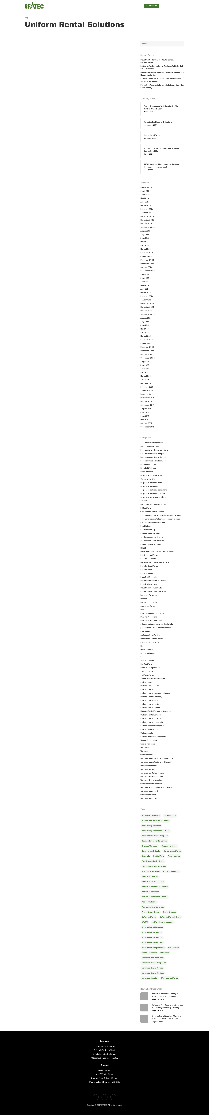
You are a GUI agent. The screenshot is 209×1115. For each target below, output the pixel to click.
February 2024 (146, 296)
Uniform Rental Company (90, 168)
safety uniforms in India (170, 917)
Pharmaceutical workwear (151, 621)
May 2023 (144, 329)
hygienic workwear (148, 573)
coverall (143, 501)
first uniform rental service (152, 512)
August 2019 (145, 409)
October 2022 (146, 354)
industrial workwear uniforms (153, 592)
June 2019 (144, 416)
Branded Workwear (148, 468)
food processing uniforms (151, 537)
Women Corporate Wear (150, 740)
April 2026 (144, 202)
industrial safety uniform (153, 882)
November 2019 (147, 398)
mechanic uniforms (148, 602)
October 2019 (146, 401)
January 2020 (146, 391)
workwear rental (147, 769)
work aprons (173, 948)
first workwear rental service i (153, 523)
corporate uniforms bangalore (153, 490)
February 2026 (146, 209)
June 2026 (144, 195)
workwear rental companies (152, 773)
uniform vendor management (152, 726)
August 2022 (146, 362)
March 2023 (145, 336)
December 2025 (147, 216)
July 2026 (144, 191)
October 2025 (146, 224)
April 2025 (144, 245)
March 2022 (145, 376)
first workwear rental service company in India (160, 519)
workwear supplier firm (150, 791)
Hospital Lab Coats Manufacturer (154, 562)
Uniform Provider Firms (150, 686)
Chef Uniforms (146, 472)
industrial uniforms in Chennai (153, 581)
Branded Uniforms (148, 465)
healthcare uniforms (149, 555)
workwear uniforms (148, 798)
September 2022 (147, 358)
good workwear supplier (150, 544)
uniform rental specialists (151, 722)
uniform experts (147, 682)
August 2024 (146, 274)
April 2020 (144, 380)
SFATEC (36, 209)
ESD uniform (145, 508)
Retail (143, 646)
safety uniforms (147, 653)
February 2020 (146, 387)
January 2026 (146, 213)
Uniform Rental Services (150, 715)
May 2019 (144, 420)
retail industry (146, 650)
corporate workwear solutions (153, 497)
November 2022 (147, 351)
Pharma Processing (148, 617)
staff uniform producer (150, 668)
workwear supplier (150, 978)
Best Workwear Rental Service (153, 457)
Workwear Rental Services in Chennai (95, 176)
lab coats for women (149, 595)
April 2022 (144, 372)
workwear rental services (151, 784)
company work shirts (151, 851)
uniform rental (146, 689)
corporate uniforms (149, 486)
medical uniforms (147, 606)
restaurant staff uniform (151, 635)
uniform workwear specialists (153, 737)
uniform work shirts (149, 729)
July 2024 (144, 278)
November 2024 (147, 264)
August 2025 (145, 231)
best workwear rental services (153, 461)
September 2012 (147, 427)
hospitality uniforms (149, 566)
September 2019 (147, 405)
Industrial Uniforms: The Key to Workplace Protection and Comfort (158, 61)
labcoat (143, 599)
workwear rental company (151, 777)
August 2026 (146, 187)
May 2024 (144, 285)
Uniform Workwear (148, 733)
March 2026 (145, 206)
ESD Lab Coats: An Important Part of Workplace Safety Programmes (160, 80)
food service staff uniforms (152, 541)
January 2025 (146, 256)
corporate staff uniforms (151, 475)
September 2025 (147, 227)
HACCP (143, 548)
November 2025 (147, 220)
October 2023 (146, 311)
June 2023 (144, 325)
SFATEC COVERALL (148, 660)
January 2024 (146, 300)
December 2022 (147, 347)
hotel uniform (146, 570)
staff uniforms (146, 671)
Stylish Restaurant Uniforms (152, 679)
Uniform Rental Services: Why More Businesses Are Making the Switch (161, 73)
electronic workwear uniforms (153, 504)
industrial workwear (149, 584)
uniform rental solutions (90, 172)
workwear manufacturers (153, 958)
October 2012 (146, 423)
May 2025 (144, 242)
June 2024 (145, 282)
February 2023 (146, 340)
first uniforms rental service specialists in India (160, 515)
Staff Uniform (146, 664)
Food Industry (146, 526)
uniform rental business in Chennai (155, 693)
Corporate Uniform (88, 164)
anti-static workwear (151, 816)
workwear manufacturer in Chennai (155, 762)
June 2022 (144, 369)
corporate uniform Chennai (108, 164)
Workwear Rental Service (151, 780)
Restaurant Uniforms (149, 642)
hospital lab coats (148, 559)
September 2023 (147, 314)
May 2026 (144, 198)
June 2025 (144, 238)
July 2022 (144, 365)
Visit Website (151, 6)
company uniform (169, 846)
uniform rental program (39, 180)
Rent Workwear (146, 631)
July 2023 (144, 322)
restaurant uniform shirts (151, 639)
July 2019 (144, 412)
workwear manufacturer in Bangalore (156, 758)
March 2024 (145, 293)
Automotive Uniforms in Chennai (155, 821)
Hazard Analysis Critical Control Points (157, 552)
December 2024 (147, 260)
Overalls (143, 610)
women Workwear (147, 744)
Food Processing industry (151, 533)
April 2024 (144, 289)
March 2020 (145, 383)
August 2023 (146, 318)
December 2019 (146, 394)
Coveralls (146, 856)
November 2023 (147, 307)
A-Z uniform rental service (41, 105)
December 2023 (147, 304)
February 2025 (146, 253)
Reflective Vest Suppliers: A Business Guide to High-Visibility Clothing (162, 67)
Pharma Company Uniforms (152, 613)
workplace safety (149, 953)
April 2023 (144, 333)
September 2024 (147, 271)
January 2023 (146, 343)
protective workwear (151, 912)
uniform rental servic (149, 704)
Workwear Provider (148, 766)
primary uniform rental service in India (156, 624)
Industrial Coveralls (148, 577)
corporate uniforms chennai (152, 494)
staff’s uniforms (147, 675)
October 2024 (146, 267)
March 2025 (145, 249)
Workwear (144, 751)
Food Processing (147, 530)
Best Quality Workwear (39, 108)
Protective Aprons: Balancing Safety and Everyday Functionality (162, 86)
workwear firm (146, 755)
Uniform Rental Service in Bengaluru (156, 711)
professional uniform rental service (45, 112)
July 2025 (144, 235)
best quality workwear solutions (43, 176)
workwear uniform (148, 795)
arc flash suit (170, 816)
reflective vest (169, 912)
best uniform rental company (152, 454)
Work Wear (144, 748)
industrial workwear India (151, 588)
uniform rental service (150, 708)
